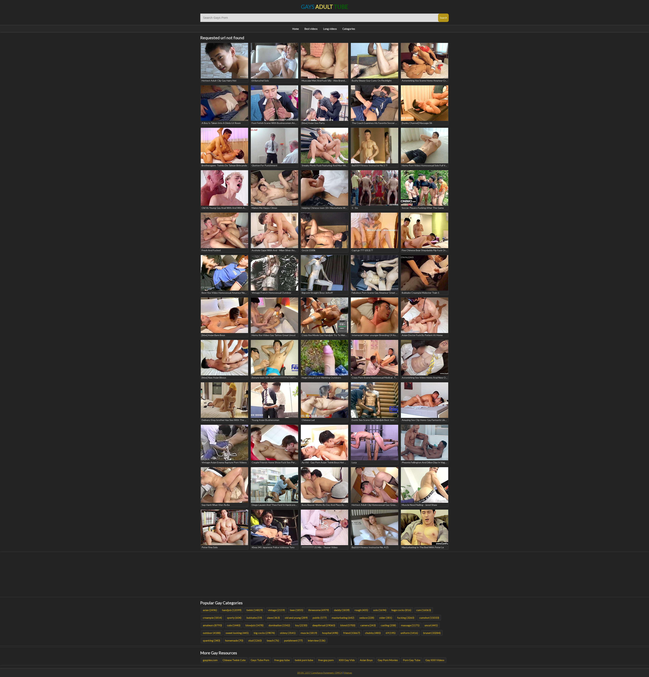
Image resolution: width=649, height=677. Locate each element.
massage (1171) (410, 625)
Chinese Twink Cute (234, 660)
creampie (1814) (212, 617)
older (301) (385, 617)
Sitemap (348, 672)
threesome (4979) (318, 610)
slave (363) (273, 617)
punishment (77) (293, 640)
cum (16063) (423, 610)
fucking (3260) (405, 617)
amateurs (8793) (212, 625)
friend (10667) (351, 632)
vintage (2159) (276, 610)
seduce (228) (366, 617)
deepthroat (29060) (323, 625)
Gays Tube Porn (260, 660)
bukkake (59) (254, 617)
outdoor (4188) (212, 632)
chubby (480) (373, 632)
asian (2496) (210, 610)
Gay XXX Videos (434, 660)
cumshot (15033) (429, 617)
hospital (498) (330, 632)
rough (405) (361, 610)
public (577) (320, 617)
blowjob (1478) (254, 625)
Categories (348, 28)
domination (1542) (279, 625)
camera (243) (368, 625)
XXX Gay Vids (347, 660)
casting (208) (388, 625)
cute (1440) (233, 625)
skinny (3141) (288, 632)
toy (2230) (301, 625)
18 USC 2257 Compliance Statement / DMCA (319, 672)
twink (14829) (254, 610)
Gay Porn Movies (388, 660)
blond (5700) (347, 625)
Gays (324, 6)
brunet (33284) (432, 632)
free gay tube (282, 660)
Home (295, 28)
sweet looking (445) (237, 632)
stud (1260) (255, 640)
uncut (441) (431, 625)
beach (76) (273, 640)
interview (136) (316, 640)
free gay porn (326, 660)
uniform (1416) (409, 632)
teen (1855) (296, 610)
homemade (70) (234, 640)
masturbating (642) (343, 617)
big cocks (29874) (264, 632)
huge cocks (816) (401, 610)
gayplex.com (210, 660)
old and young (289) (296, 617)
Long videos (330, 28)
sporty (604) (234, 617)
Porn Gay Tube (411, 660)
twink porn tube (304, 660)
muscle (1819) (309, 632)
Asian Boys (366, 660)
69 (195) (390, 632)
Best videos (311, 28)
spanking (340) (211, 640)
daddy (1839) (342, 610)
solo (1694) (379, 610)
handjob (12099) (231, 610)
